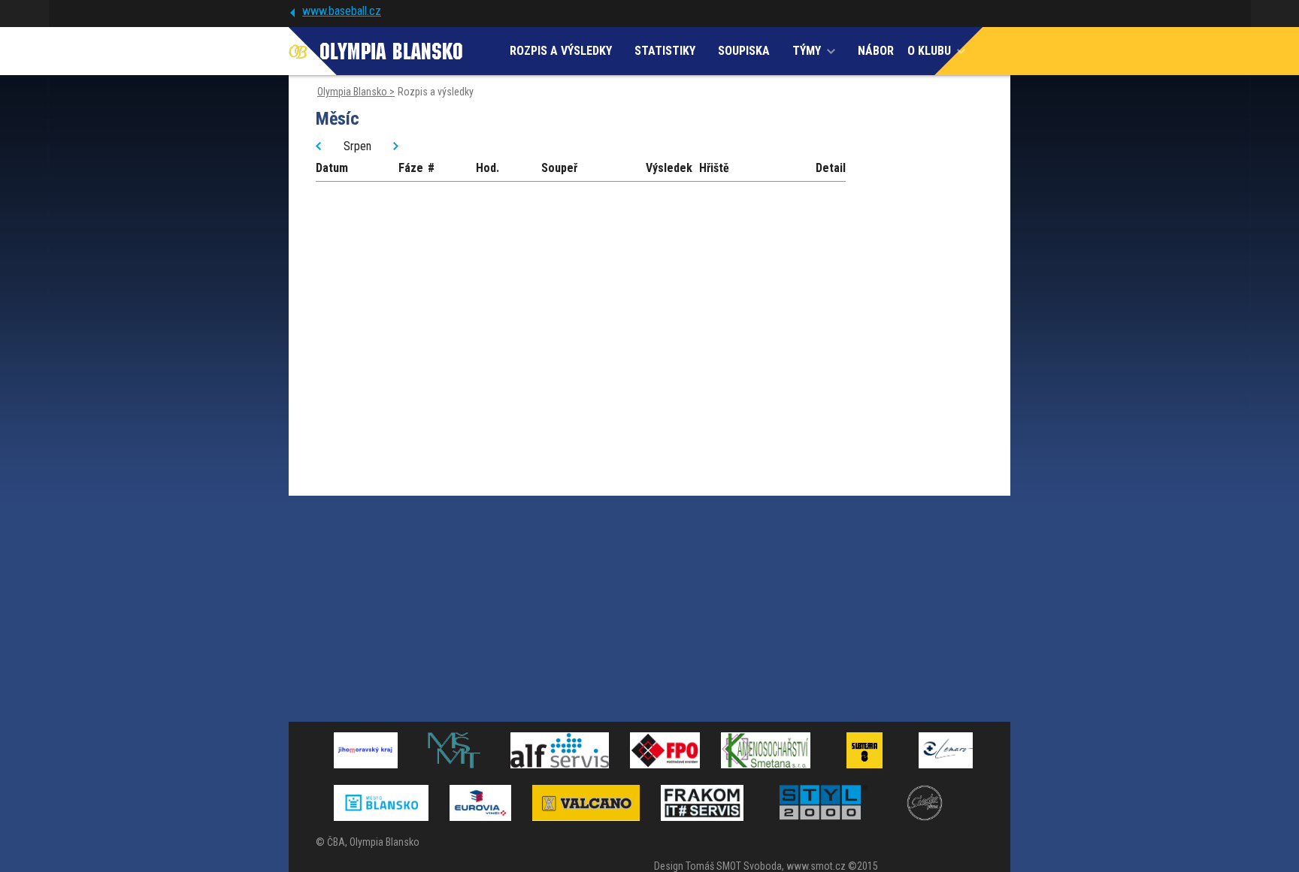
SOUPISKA (744, 51)
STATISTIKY (664, 51)
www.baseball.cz (341, 11)
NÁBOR (876, 51)
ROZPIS (561, 51)
